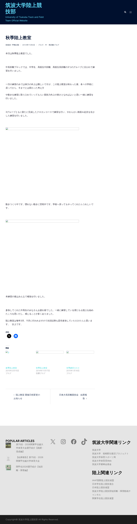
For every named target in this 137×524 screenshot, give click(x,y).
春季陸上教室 (11, 368)
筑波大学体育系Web (102, 460)
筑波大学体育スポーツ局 (104, 457)
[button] (125, 12)
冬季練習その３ (72, 368)
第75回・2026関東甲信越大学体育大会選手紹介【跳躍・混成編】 (30, 448)
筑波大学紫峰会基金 (101, 464)
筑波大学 (96, 450)
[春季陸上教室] (19, 359)
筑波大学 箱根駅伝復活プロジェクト (110, 453)
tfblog (15, 45)
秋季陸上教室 (41, 368)
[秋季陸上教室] (50, 359)
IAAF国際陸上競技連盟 (103, 480)
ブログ (40, 45)
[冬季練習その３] (80, 359)
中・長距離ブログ (52, 45)
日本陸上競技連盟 (100, 487)
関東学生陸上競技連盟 (103, 498)
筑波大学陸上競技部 (23, 8)
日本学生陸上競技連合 (103, 484)
